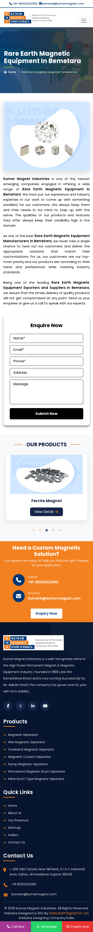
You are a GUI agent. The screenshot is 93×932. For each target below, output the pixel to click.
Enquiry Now (46, 613)
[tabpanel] (46, 487)
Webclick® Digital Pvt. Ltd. (69, 913)
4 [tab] (53, 530)
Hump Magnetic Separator (28, 764)
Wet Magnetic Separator (26, 742)
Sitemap (14, 827)
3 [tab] (46, 530)
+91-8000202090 (25, 4)
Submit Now (46, 413)
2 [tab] (40, 530)
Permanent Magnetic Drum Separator (36, 771)
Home (12, 72)
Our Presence (18, 820)
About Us (14, 813)
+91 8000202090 (23, 884)
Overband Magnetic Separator (31, 749)
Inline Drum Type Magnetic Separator (36, 779)
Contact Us (16, 842)
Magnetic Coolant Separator (29, 757)
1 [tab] (33, 530)
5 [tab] (59, 530)
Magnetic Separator (23, 735)
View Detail (43, 511)
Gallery (13, 835)
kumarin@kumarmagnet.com (63, 4)
